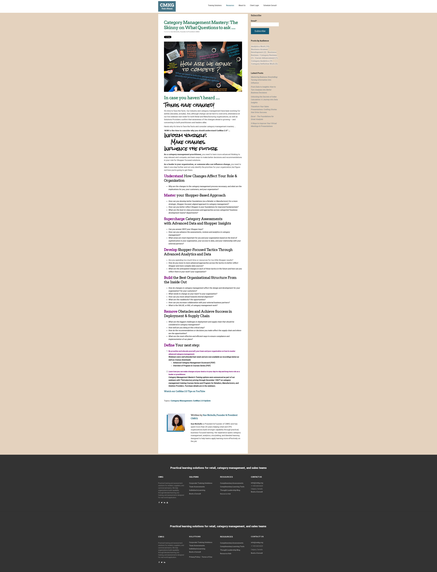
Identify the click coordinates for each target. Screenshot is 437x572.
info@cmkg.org (257, 483)
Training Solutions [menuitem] (215, 5)
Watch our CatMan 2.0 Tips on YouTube (184, 391)
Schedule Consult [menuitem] (270, 5)
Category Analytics (261, 61)
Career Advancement (266, 58)
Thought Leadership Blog (230, 490)
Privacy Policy (194, 557)
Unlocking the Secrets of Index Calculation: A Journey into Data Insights (264, 100)
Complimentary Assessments (231, 483)
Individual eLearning (197, 490)
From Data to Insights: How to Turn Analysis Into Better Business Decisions (263, 90)
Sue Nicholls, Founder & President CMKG (184, 32)
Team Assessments (197, 487)
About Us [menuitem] (242, 5)
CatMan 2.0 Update (202, 401)
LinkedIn (195, 445)
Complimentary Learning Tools (232, 487)
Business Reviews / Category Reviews (264, 55)
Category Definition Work (264, 64)
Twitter (198, 445)
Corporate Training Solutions (200, 542)
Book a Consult (195, 494)
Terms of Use (207, 557)
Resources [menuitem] (230, 5)
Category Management (181, 401)
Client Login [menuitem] (254, 5)
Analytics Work (260, 46)
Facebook (192, 445)
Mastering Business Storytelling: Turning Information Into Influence (264, 80)
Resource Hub (225, 553)
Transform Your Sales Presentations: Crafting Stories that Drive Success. (264, 109)
